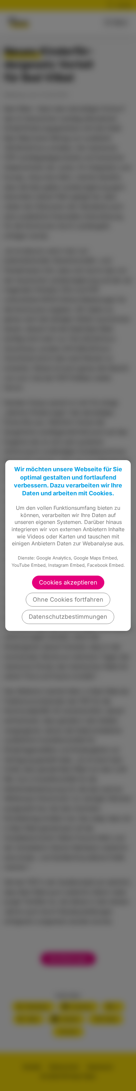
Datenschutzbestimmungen (68, 616)
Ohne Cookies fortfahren (68, 599)
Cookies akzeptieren (68, 582)
